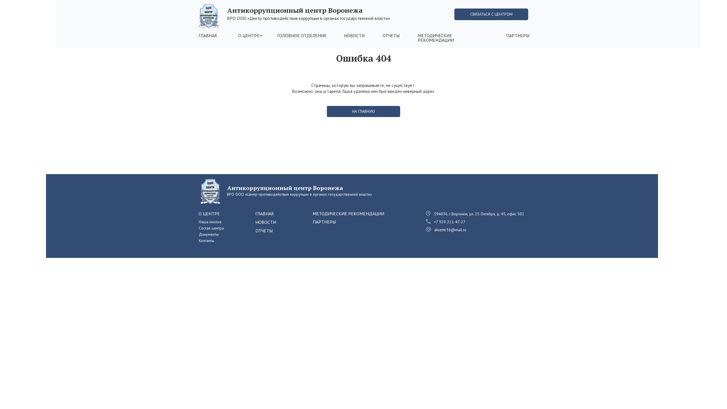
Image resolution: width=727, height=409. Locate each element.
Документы (209, 234)
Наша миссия (210, 221)
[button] (491, 14)
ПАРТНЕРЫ (517, 35)
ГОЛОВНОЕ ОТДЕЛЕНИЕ (302, 35)
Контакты (206, 240)
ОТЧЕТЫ (391, 35)
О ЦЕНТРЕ (249, 35)
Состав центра (211, 228)
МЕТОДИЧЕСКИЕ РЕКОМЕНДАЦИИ (436, 38)
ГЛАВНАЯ (208, 35)
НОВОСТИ (354, 35)
